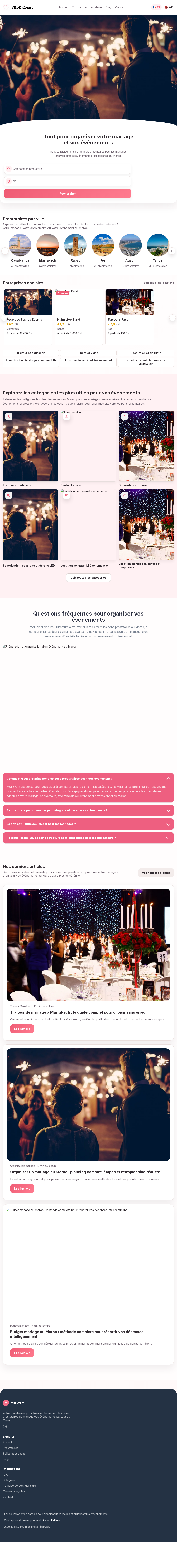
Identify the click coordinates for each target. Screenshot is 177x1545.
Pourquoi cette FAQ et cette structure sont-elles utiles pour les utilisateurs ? (61, 837)
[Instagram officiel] (5, 1427)
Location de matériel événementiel (88, 360)
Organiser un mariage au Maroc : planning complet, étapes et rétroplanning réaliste (85, 1172)
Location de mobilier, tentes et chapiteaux (146, 362)
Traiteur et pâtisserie (30, 353)
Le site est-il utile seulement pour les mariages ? (41, 824)
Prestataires (10, 1448)
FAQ (5, 1474)
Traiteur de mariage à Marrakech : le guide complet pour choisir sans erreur (78, 1012)
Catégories (10, 1480)
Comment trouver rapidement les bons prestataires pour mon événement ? (60, 778)
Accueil (63, 7)
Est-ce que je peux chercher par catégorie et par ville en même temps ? (57, 810)
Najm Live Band (68, 319)
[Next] (171, 251)
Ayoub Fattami (51, 1520)
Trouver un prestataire (87, 7)
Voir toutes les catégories (88, 577)
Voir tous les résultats (159, 282)
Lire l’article (22, 1028)
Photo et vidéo (88, 353)
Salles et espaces (14, 1453)
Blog (108, 7)
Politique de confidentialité (20, 1485)
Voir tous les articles (156, 873)
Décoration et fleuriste (146, 353)
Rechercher (67, 193)
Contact (120, 7)
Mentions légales (14, 1491)
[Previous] (5, 251)
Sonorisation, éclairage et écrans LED (31, 360)
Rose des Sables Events (24, 319)
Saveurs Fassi (118, 319)
